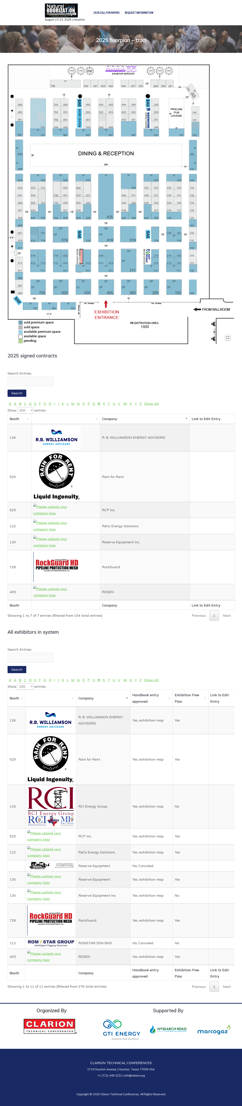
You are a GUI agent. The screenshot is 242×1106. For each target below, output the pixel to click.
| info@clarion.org (133, 1075)
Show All (151, 404)
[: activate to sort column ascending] (65, 419)
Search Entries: (20, 373)
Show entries (27, 410)
